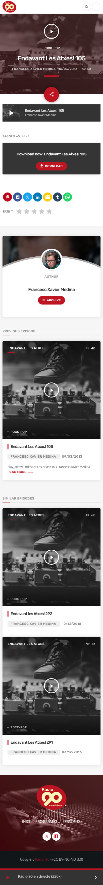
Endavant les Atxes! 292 (31, 613)
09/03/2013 (72, 457)
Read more (20, 472)
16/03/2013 (68, 69)
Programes (46, 821)
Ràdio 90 (42, 859)
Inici (26, 821)
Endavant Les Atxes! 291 (31, 742)
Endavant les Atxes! (27, 348)
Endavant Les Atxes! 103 (31, 446)
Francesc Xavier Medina (34, 69)
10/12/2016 (71, 624)
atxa (26, 136)
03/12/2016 (72, 752)
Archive (51, 300)
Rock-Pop (52, 48)
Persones (71, 821)
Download (51, 166)
